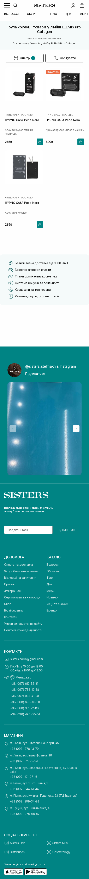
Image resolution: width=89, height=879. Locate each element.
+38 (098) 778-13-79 (24, 748)
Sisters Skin (60, 843)
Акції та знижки (57, 604)
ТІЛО (53, 14)
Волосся (53, 564)
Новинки (52, 597)
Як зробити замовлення (21, 571)
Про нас (10, 584)
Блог (7, 604)
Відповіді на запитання (20, 577)
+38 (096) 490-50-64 (25, 714)
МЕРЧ (83, 14)
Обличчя (53, 571)
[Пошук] (15, 5)
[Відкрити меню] (7, 5)
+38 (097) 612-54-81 (24, 683)
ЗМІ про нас (12, 591)
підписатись (67, 530)
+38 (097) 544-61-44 (24, 789)
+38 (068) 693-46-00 (25, 702)
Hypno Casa (12, 115)
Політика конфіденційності (23, 630)
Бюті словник (13, 610)
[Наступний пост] (76, 428)
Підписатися (35, 374)
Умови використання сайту (23, 623)
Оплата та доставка (18, 564)
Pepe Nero (27, 115)
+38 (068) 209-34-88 (24, 801)
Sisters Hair (17, 843)
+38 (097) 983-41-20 (24, 696)
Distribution (17, 852)
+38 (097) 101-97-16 (23, 776)
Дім (49, 584)
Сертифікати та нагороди (22, 597)
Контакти (10, 617)
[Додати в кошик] (40, 142)
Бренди (52, 610)
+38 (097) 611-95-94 (24, 761)
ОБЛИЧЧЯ (34, 14)
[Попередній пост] (13, 428)
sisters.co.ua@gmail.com (26, 659)
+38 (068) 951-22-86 (24, 708)
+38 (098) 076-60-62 (25, 814)
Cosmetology (61, 852)
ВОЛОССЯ (11, 14)
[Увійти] (73, 5)
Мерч (50, 591)
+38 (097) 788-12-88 (24, 689)
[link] (82, 5)
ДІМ (68, 14)
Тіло (50, 577)
